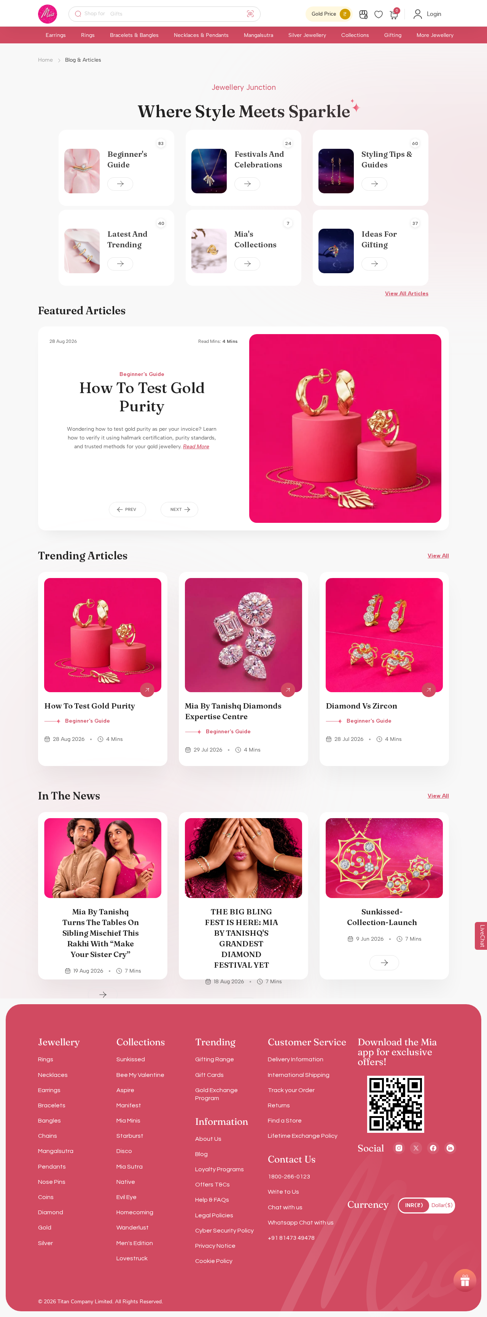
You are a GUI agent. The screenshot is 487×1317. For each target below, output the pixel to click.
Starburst (129, 1136)
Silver (45, 1243)
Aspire (125, 1090)
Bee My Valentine (140, 1075)
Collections (355, 35)
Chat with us (285, 1207)
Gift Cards (209, 1075)
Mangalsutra (258, 35)
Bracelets (51, 1105)
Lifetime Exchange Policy (302, 1136)
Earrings (56, 35)
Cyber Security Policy (224, 1231)
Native (125, 1182)
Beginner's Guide (141, 374)
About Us (208, 1139)
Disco (124, 1151)
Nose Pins (51, 1182)
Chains (47, 1136)
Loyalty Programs (219, 1169)
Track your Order (291, 1090)
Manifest (128, 1105)
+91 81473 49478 (291, 1238)
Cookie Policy (213, 1261)
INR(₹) (414, 1205)
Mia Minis (128, 1121)
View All (438, 556)
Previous (128, 509)
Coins (46, 1197)
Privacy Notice (215, 1246)
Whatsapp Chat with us (301, 1223)
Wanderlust (132, 1228)
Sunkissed (130, 1059)
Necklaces (53, 1075)
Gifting (392, 35)
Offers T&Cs (212, 1185)
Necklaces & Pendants (201, 35)
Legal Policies (214, 1215)
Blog (201, 1154)
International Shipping (298, 1075)
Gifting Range (214, 1059)
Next (180, 509)
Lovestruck (132, 1258)
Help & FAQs (212, 1200)
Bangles (49, 1121)
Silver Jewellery (307, 35)
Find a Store (285, 1121)
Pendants (52, 1167)
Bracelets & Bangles (134, 35)
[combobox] (169, 14)
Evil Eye (126, 1197)
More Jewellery (435, 35)
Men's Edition (134, 1243)
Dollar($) (442, 1205)
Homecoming (134, 1212)
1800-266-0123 (289, 1177)
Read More (196, 446)
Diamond (50, 1212)
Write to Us (283, 1192)
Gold (44, 1228)
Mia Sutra (129, 1167)
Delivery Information (295, 1059)
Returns (279, 1105)
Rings (88, 35)
